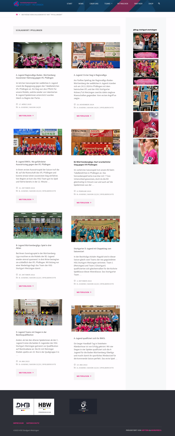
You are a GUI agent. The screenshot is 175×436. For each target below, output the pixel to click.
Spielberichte (107, 107)
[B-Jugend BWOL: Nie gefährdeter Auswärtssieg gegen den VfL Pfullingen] (38, 142)
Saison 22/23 (93, 194)
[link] (159, 3)
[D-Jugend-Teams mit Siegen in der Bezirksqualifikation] (38, 312)
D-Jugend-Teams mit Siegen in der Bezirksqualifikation (31, 333)
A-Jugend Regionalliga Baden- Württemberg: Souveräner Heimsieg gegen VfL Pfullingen (36, 76)
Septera (145, 430)
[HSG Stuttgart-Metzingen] (28, 3)
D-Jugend (81, 284)
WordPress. (156, 430)
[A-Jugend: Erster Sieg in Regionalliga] (95, 55)
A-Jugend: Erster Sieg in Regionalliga (90, 75)
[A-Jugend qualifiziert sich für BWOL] (95, 318)
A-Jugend (23, 107)
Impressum (18, 423)
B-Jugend (23, 191)
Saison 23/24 (35, 191)
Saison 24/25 (35, 107)
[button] (146, 45)
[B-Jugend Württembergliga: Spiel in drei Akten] (38, 225)
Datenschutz (32, 423)
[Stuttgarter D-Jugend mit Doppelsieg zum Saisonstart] (95, 229)
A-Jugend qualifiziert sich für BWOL (89, 338)
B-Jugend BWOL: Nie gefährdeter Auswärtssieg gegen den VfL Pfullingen (33, 163)
